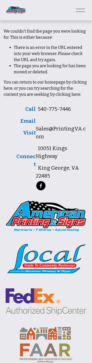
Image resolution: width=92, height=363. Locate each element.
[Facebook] (40, 185)
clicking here (67, 94)
